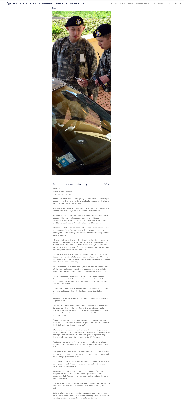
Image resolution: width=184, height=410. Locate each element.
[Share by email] (109, 184)
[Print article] (105, 184)
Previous (55, 93)
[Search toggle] (180, 3)
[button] (2, 3)
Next (108, 93)
